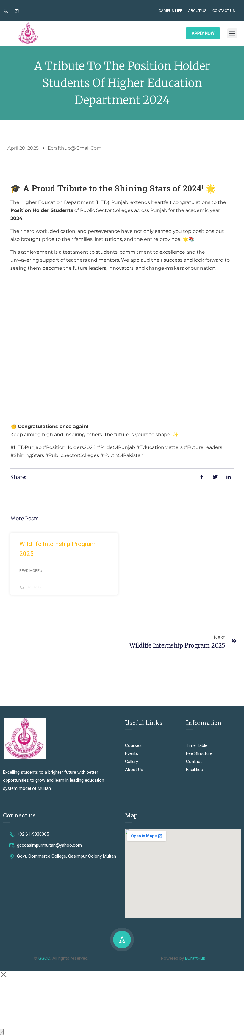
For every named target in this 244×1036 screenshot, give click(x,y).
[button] (232, 33)
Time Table (196, 745)
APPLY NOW (203, 33)
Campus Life (170, 10)
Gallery (131, 761)
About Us (197, 10)
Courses (133, 745)
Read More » (30, 571)
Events (131, 753)
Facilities (194, 769)
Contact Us (223, 10)
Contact (194, 761)
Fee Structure (199, 753)
